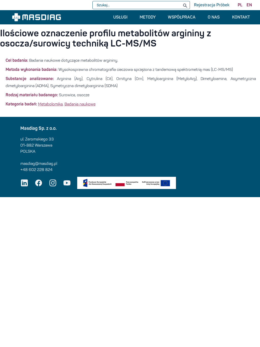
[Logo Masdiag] (36, 17)
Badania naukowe (79, 104)
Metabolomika (50, 104)
